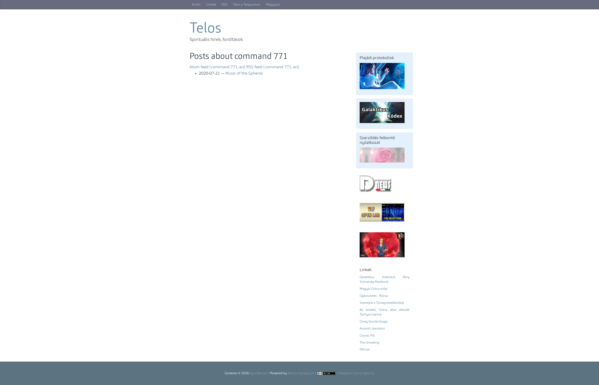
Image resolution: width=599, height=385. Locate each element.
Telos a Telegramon (246, 4)
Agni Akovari (258, 373)
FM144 (365, 349)
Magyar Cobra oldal (373, 289)
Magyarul (273, 4)
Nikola (292, 373)
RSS (224, 4)
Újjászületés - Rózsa (374, 296)
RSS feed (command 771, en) (272, 67)
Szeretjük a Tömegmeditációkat (382, 303)
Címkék (211, 4)
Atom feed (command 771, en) (217, 67)
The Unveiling (369, 342)
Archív (196, 4)
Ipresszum (307, 373)
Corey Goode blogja (373, 321)
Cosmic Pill (367, 335)
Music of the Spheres (244, 73)
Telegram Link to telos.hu (357, 373)
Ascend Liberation (372, 328)
